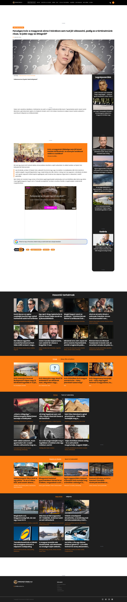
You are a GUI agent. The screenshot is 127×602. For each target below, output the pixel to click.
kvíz (28, 249)
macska (67, 448)
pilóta (27, 485)
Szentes (95, 485)
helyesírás (44, 385)
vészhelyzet (32, 485)
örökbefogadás (56, 421)
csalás (73, 549)
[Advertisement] (63, 14)
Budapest (19, 385)
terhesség (24, 449)
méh (24, 448)
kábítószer (68, 524)
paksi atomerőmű (22, 523)
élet (45, 448)
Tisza (44, 551)
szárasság (78, 485)
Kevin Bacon (21, 321)
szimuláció (79, 448)
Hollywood (92, 348)
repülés (16, 485)
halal (47, 448)
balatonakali (58, 485)
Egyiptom (67, 421)
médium (52, 448)
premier (76, 321)
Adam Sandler (43, 348)
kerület (24, 385)
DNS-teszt (42, 421)
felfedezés (72, 449)
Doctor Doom (45, 321)
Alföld (54, 549)
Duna (15, 523)
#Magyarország (43, 549)
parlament (46, 524)
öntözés (59, 549)
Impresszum (59, 587)
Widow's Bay (92, 321)
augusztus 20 (55, 523)
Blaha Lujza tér (75, 523)
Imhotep (78, 349)
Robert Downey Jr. (53, 323)
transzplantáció (18, 448)
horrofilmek (28, 321)
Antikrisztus (30, 421)
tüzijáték (48, 523)
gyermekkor (48, 421)
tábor (52, 485)
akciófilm (109, 348)
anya (29, 448)
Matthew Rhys (109, 321)
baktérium (16, 551)
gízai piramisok (74, 421)
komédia (95, 323)
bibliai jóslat (23, 421)
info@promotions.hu (19, 586)
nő (26, 448)
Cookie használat (60, 590)
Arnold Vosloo (71, 349)
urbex (40, 485)
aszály (73, 485)
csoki (28, 549)
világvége (16, 421)
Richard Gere (100, 349)
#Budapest (42, 523)
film (40, 321)
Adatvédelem (59, 589)
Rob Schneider (51, 348)
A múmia (66, 348)
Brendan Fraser (76, 348)
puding (32, 549)
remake (97, 348)
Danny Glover (26, 348)
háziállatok (73, 448)
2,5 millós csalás (79, 549)
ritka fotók (82, 421)
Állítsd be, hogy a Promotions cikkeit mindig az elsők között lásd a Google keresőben (40, 241)
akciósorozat (92, 349)
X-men (46, 323)
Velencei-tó (67, 485)
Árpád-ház (46, 249)
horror (68, 321)
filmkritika (82, 321)
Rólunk (58, 586)
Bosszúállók (52, 321)
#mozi (15, 321)
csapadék (35, 523)
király (52, 249)
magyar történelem (36, 249)
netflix (40, 349)
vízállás (30, 523)
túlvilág (41, 448)
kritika (98, 321)
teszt (48, 385)
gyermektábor (46, 485)
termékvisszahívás (21, 549)
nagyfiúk (58, 348)
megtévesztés (69, 551)
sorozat (102, 321)
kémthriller (103, 348)
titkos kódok (21, 485)
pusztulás (104, 485)
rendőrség (68, 523)
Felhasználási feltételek (61, 584)
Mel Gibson (19, 348)
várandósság (17, 449)
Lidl (15, 549)
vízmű (99, 485)
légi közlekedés (18, 487)
